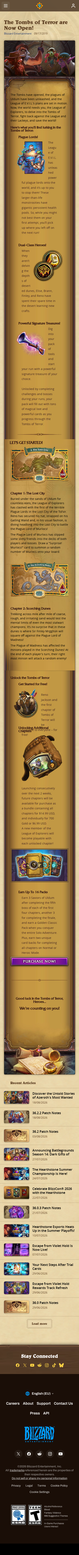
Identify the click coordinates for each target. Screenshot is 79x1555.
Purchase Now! (39, 961)
